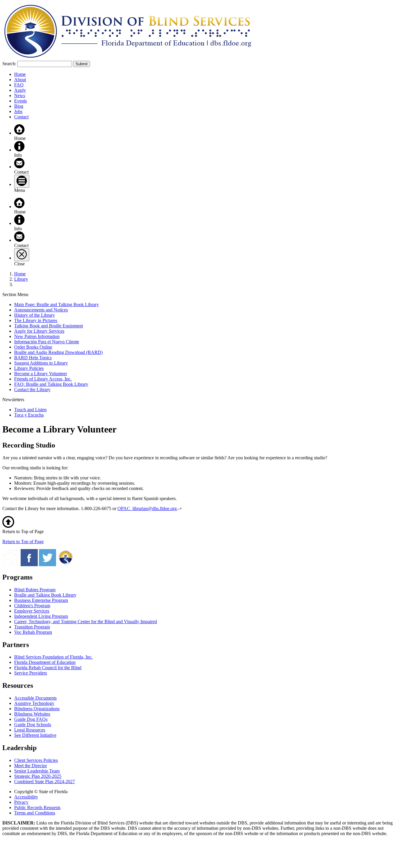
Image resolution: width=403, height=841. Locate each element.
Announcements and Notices (41, 309)
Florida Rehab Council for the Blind (47, 667)
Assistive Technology (34, 703)
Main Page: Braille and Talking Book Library (56, 304)
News (19, 95)
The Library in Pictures (35, 320)
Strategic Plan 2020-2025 (37, 776)
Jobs (18, 111)
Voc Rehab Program (33, 632)
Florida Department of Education (45, 662)
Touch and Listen (30, 409)
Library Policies (29, 368)
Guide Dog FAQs (30, 719)
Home (20, 74)
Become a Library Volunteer (40, 373)
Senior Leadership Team (37, 770)
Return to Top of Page (23, 541)
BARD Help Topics (33, 357)
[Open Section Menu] (21, 181)
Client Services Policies (36, 760)
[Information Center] (19, 149)
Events (20, 100)
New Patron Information (37, 336)
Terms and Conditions (34, 812)
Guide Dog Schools (32, 724)
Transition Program (32, 626)
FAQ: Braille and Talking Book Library (51, 384)
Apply (20, 90)
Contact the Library (32, 389)
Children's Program (32, 605)
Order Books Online (33, 347)
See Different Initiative (35, 735)
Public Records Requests (37, 807)
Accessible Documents (35, 697)
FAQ (19, 84)
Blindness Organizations (37, 708)
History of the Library (34, 315)
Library (21, 279)
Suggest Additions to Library (41, 362)
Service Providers (30, 672)
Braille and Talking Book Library (45, 594)
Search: (9, 63)
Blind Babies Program (34, 589)
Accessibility (26, 796)
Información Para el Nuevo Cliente (46, 341)
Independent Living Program (41, 616)
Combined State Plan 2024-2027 (44, 781)
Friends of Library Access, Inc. (43, 378)
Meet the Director (30, 765)
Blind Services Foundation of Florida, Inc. (53, 656)
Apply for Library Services (39, 331)
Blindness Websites (32, 713)
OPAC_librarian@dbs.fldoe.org (147, 508)
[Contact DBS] (19, 166)
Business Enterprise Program (41, 600)
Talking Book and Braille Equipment (48, 325)
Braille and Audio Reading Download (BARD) (58, 352)
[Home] (19, 132)
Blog (18, 106)
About (20, 79)
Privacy (21, 802)
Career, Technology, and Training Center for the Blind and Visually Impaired (85, 621)
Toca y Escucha (29, 414)
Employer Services (31, 610)
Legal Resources (29, 729)
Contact (21, 116)
